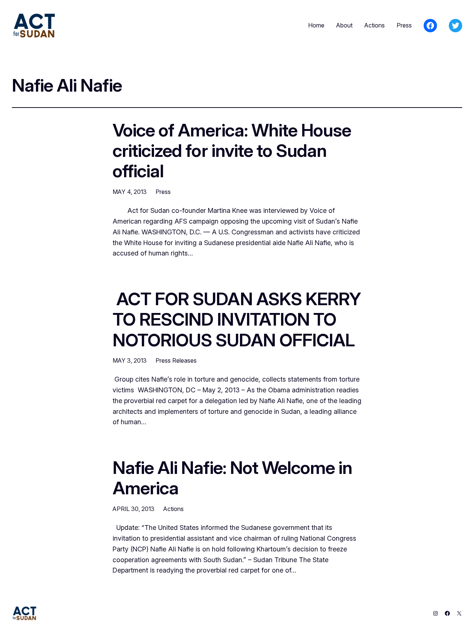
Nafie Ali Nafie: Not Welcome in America (232, 477)
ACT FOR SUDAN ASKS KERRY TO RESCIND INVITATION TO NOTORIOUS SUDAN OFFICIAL (237, 319)
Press (163, 191)
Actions (173, 508)
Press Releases (176, 360)
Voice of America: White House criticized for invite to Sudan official (232, 150)
